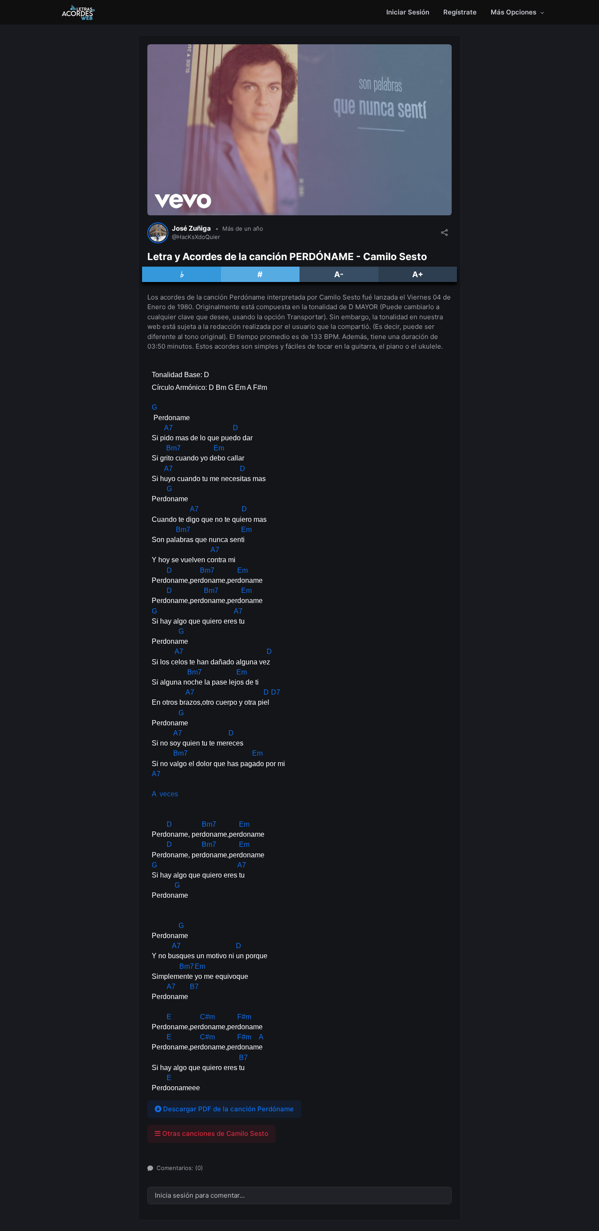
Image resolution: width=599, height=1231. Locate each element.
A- (338, 274)
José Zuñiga (191, 228)
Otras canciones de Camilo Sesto (214, 1133)
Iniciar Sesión (407, 12)
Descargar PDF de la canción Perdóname (227, 1109)
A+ (417, 274)
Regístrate (460, 12)
